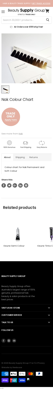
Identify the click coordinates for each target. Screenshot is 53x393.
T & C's (33, 363)
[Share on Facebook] (3, 185)
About (7, 157)
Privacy (41, 363)
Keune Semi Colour (14, 245)
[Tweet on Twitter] (9, 185)
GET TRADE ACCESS (41, 3)
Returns (33, 157)
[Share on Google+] (15, 185)
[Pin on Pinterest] (26, 185)
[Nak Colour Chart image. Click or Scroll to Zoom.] (26, 58)
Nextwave (17, 367)
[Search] (48, 20)
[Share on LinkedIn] (20, 185)
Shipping (20, 157)
